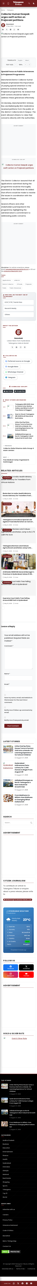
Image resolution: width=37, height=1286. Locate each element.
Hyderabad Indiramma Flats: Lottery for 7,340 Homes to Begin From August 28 (23, 767)
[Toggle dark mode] (34, 3)
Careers (5, 1215)
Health (5, 1159)
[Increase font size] (25, 64)
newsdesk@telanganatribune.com (17, 269)
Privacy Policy (7, 1220)
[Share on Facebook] (3, 29)
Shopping (6, 1182)
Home (3, 10)
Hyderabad (7, 1163)
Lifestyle (5, 1171)
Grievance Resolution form (13, 271)
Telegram (11, 377)
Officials (19, 284)
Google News (13, 367)
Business (6, 1144)
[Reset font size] (29, 64)
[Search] (31, 822)
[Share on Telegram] (10, 29)
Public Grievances (15, 288)
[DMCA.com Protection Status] (18, 1252)
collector (17, 280)
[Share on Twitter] (18, 1283)
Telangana (10, 10)
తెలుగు (27, 60)
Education (6, 1148)
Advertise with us (9, 1209)
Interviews (6, 1167)
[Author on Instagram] (20, 347)
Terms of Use (20, 1269)
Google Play (20, 391)
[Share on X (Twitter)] (6, 29)
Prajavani (29, 284)
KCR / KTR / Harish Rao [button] (13, 302)
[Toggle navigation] (3, 3)
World (5, 1197)
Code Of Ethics (8, 1230)
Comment (8, 646)
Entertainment (8, 1152)
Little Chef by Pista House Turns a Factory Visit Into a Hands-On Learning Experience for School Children (24, 750)
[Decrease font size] (15, 64)
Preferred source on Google (19, 361)
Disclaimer (6, 1236)
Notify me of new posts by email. (16, 720)
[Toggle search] (29, 3)
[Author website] (24, 347)
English (20, 60)
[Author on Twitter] (12, 347)
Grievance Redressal (10, 1225)
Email (6, 684)
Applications (7, 280)
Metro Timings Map (9, 1241)
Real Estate (7, 1178)
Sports (5, 1186)
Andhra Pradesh (8, 1140)
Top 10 (5, 1193)
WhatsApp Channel (15, 372)
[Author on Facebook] (16, 347)
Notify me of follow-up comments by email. (18, 711)
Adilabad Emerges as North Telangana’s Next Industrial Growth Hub (24, 783)
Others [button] (7, 315)
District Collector (8, 284)
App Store (8, 391)
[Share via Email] (18, 29)
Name (7, 674)
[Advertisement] (18, 141)
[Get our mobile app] (8, 3)
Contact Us (7, 1246)
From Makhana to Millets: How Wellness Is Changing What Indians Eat (23, 798)
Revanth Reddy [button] (10, 308)
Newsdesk (10, 24)
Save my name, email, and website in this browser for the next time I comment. (18, 700)
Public (4, 288)
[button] (3, 608)
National (6, 1174)
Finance (5, 1155)
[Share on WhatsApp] (14, 29)
